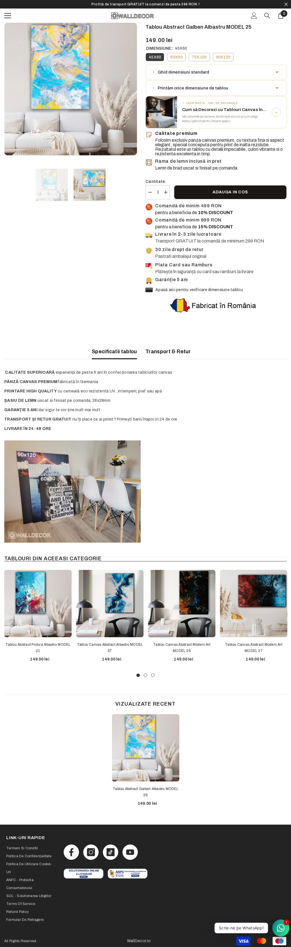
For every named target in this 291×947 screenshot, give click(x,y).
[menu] (7, 15)
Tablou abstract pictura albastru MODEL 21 (37, 648)
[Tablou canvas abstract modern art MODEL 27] (253, 603)
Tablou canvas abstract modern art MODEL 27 (253, 648)
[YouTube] (130, 852)
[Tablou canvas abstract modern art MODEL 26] (181, 603)
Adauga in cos (230, 192)
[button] (216, 72)
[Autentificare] (254, 15)
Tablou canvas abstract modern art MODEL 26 (181, 648)
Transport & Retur (168, 351)
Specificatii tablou (114, 351)
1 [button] (138, 675)
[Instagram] (91, 852)
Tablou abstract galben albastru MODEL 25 (145, 792)
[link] (83, 874)
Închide (286, 4)
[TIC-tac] (110, 852)
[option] (145, 4)
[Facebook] (71, 852)
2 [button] (145, 675)
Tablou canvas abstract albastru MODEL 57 (110, 648)
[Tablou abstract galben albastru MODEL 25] (145, 747)
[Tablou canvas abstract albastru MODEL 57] (110, 603)
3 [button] (153, 675)
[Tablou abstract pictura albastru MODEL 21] (38, 603)
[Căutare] (267, 15)
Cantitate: (156, 181)
